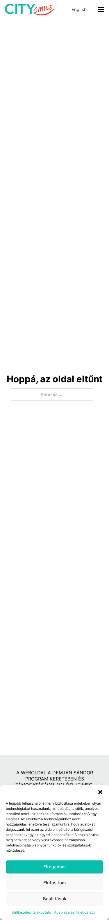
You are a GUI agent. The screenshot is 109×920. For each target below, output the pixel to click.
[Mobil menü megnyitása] (101, 9)
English (79, 9)
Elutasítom (54, 882)
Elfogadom (54, 866)
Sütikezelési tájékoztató (31, 912)
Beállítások (54, 898)
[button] (100, 792)
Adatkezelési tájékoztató (74, 912)
